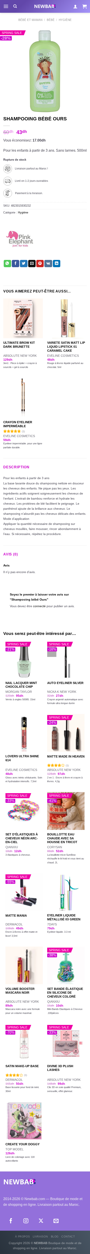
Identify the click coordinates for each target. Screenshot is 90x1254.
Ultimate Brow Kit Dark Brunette (19, 344)
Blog (55, 1236)
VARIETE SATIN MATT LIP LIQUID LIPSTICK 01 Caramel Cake (66, 346)
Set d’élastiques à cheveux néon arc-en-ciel (21, 838)
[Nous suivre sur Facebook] (10, 1221)
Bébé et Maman (30, 20)
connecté (39, 606)
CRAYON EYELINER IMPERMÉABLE (17, 424)
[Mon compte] (75, 6)
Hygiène (65, 20)
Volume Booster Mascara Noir (20, 991)
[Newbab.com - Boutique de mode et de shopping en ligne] (45, 6)
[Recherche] (15, 6)
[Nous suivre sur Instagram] (25, 1221)
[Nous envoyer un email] (56, 1221)
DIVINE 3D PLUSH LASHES (60, 1068)
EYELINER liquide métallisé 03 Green (63, 917)
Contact (68, 1236)
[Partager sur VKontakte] (48, 263)
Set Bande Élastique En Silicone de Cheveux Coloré (65, 992)
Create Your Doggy (22, 1144)
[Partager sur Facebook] (15, 263)
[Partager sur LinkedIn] (56, 263)
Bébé (51, 20)
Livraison (40, 1236)
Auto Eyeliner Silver (65, 683)
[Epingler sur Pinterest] (40, 263)
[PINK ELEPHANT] (19, 239)
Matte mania (16, 915)
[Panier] (84, 6)
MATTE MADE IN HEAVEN (66, 756)
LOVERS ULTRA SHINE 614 (22, 758)
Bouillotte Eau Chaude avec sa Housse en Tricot (62, 838)
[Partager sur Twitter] (23, 263)
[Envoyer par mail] (32, 263)
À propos (22, 1236)
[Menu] (6, 6)
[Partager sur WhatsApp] (7, 263)
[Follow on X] (40, 1221)
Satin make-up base (22, 1066)
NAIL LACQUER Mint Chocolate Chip (21, 685)
